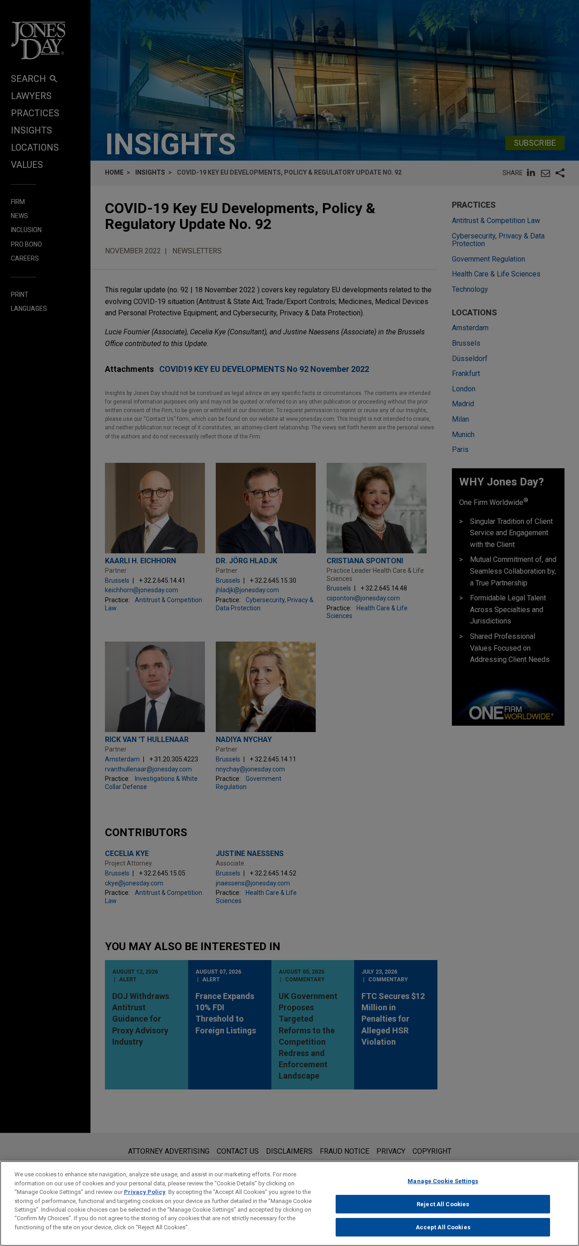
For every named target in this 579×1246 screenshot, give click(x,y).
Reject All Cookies (443, 1204)
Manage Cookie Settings (443, 1181)
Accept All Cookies (443, 1227)
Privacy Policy (145, 1192)
